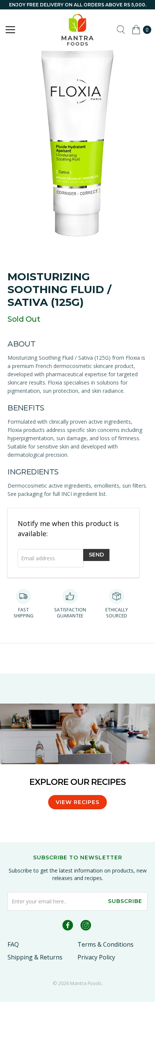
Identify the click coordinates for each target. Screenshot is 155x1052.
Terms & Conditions (106, 944)
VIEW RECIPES (77, 802)
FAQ (13, 944)
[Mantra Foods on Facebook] (67, 926)
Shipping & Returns (35, 957)
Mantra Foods (86, 983)
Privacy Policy (96, 957)
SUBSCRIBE (125, 901)
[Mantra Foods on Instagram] (86, 926)
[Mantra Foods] (77, 30)
